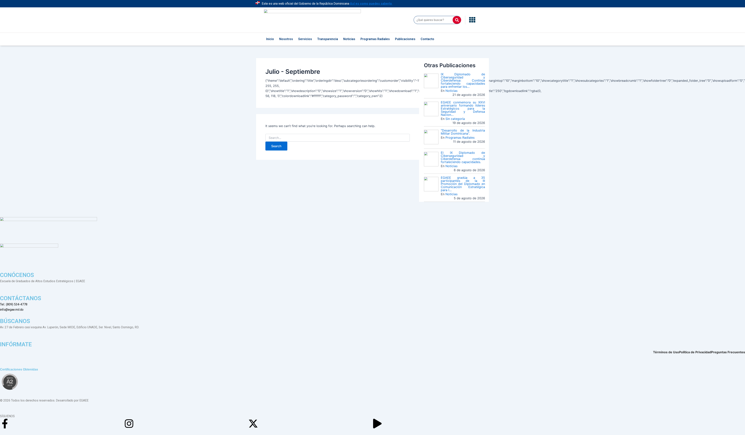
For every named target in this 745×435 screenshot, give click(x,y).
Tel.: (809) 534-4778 (13, 304)
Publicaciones (405, 39)
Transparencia (327, 39)
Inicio (270, 39)
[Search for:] (337, 137)
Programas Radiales (375, 39)
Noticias (349, 39)
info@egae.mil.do (11, 309)
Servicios (305, 39)
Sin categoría (455, 119)
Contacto (427, 39)
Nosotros (286, 39)
